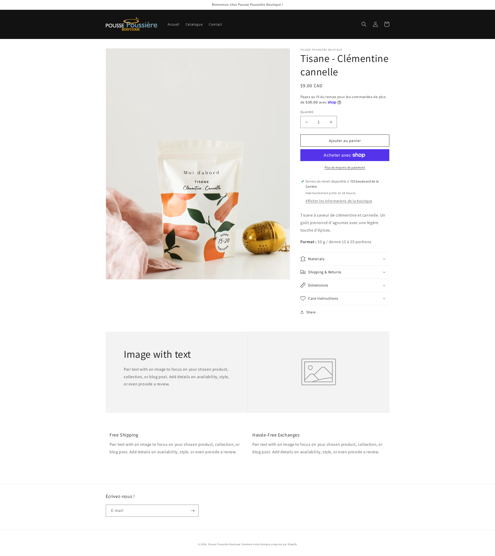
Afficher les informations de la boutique (339, 200)
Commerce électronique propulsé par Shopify (269, 544)
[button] (364, 24)
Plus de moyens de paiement (345, 167)
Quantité (306, 112)
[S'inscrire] (192, 511)
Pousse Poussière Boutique (224, 544)
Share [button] (311, 312)
